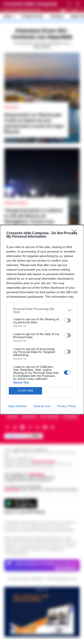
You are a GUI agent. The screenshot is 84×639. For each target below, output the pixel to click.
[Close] (76, 233)
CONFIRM (25, 390)
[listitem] (42, 310)
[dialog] (42, 319)
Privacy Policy (66, 406)
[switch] (67, 320)
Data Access (42, 406)
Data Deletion (17, 406)
